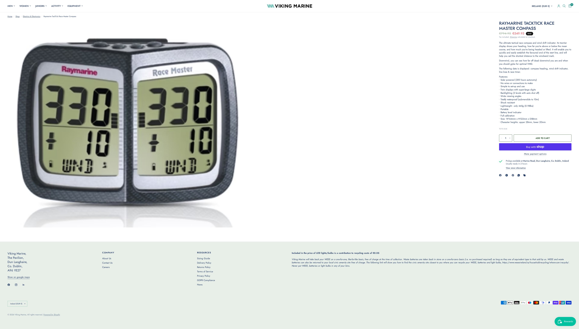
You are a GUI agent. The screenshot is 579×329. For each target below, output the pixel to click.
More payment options (535, 154)
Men (10, 6)
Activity (56, 6)
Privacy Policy (203, 276)
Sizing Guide (203, 258)
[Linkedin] (25, 284)
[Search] (564, 6)
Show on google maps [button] (19, 277)
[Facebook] (501, 175)
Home (10, 16)
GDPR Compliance (206, 280)
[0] (569, 6)
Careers (106, 267)
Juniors (39, 6)
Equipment (74, 6)
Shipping (513, 37)
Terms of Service (205, 271)
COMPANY (108, 253)
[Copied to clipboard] (525, 175)
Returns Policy (203, 267)
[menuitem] (12, 6)
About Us (106, 258)
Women (24, 6)
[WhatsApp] (519, 175)
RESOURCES (204, 253)
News (199, 284)
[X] (507, 175)
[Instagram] (18, 284)
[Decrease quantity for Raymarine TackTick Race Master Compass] (501, 138)
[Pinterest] (513, 175)
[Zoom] (242, 27)
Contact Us (107, 262)
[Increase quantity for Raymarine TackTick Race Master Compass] (510, 138)
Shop (18, 16)
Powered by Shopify (51, 314)
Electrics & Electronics (31, 16)
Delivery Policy (204, 262)
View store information (516, 168)
